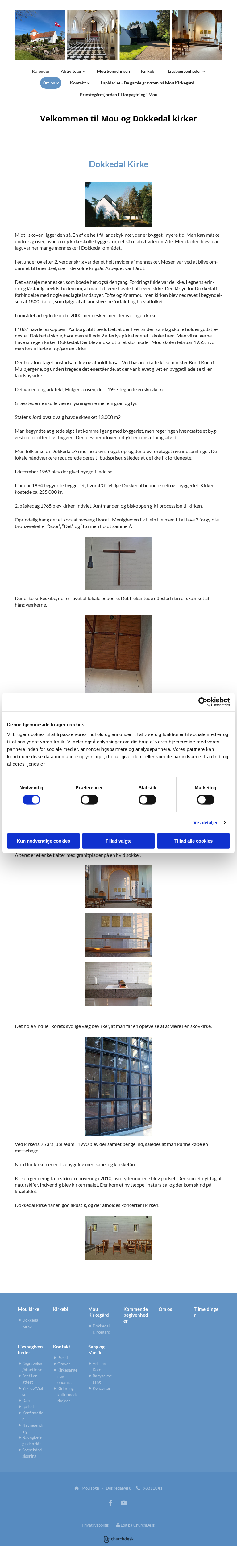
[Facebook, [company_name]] (110, 1502)
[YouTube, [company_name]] (123, 1502)
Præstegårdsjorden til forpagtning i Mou (118, 94)
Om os (49, 82)
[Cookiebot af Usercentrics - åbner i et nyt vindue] (203, 702)
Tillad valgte (118, 840)
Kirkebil (149, 71)
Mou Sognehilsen (113, 71)
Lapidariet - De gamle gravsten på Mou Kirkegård (147, 82)
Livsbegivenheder (185, 71)
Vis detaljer (205, 822)
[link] (73, 71)
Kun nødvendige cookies (43, 840)
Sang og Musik (96, 1349)
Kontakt (78, 82)
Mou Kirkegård (98, 1312)
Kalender (41, 71)
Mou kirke (28, 1309)
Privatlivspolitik (95, 1525)
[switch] (89, 800)
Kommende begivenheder (135, 1314)
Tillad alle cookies (193, 840)
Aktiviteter (72, 71)
